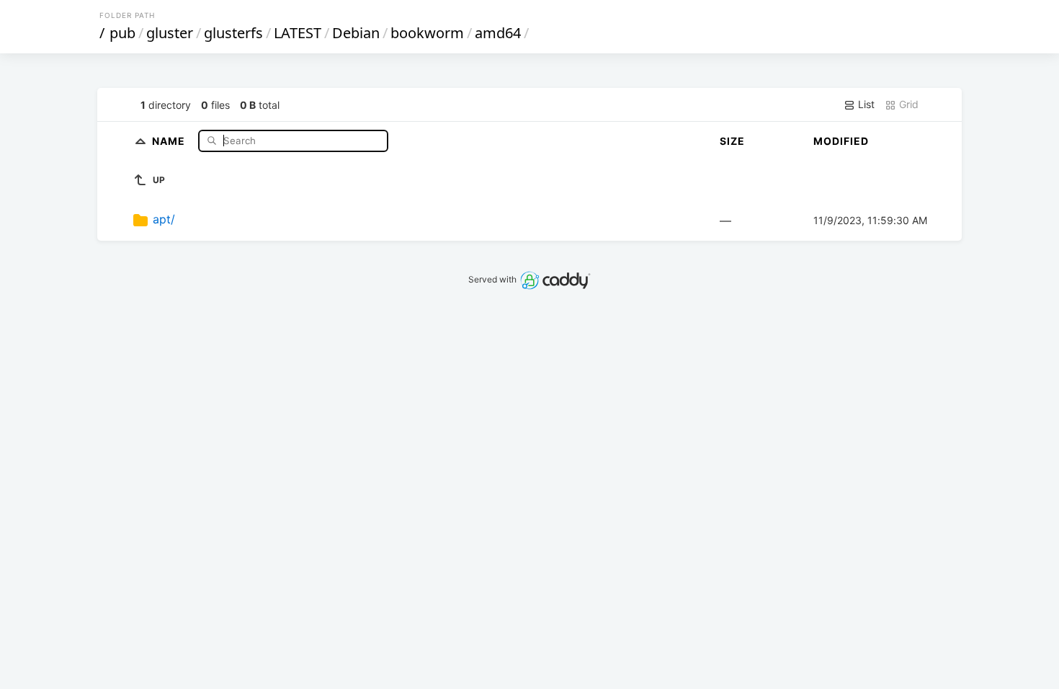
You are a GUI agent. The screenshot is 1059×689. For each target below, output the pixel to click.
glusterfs (233, 33)
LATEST (297, 33)
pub (122, 33)
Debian (356, 33)
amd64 (498, 33)
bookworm (427, 33)
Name (170, 140)
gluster (169, 33)
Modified (841, 141)
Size (732, 141)
